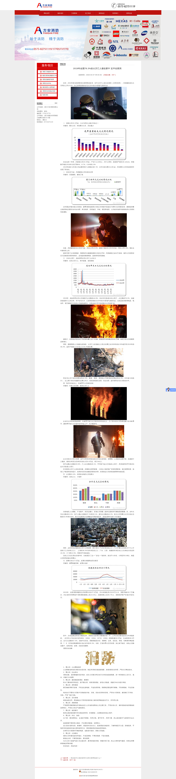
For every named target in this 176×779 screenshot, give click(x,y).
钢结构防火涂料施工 (48, 87)
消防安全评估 (46, 83)
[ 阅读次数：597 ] (109, 75)
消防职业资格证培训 (48, 91)
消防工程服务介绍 (48, 72)
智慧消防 (45, 95)
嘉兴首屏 (88, 775)
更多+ (56, 103)
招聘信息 (129, 13)
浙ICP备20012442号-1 (97, 769)
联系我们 (115, 13)
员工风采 (88, 13)
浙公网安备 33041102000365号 (89, 772)
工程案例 (74, 13)
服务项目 (60, 13)
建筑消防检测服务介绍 (49, 75)
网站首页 (47, 13)
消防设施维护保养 (48, 79)
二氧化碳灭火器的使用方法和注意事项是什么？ (86, 758)
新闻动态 (101, 13)
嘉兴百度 (82, 775)
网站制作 (95, 775)
